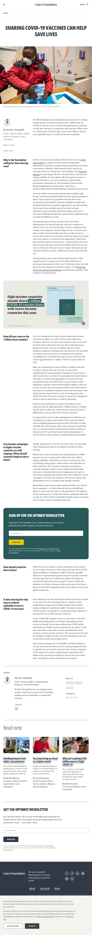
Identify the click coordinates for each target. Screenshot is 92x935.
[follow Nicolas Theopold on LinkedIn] (16, 708)
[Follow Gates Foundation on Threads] (72, 879)
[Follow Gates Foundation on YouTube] (67, 879)
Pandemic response (74, 682)
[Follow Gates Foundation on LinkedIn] (78, 873)
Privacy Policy (43, 549)
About (32, 888)
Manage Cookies (13, 926)
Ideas (5, 13)
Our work (45, 888)
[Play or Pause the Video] (83, 323)
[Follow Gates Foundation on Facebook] (72, 873)
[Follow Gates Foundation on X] (67, 873)
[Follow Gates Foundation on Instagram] (83, 873)
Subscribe (16, 542)
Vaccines (69, 687)
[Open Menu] (4, 4)
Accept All (32, 926)
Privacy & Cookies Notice (45, 916)
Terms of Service (54, 549)
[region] (46, 915)
